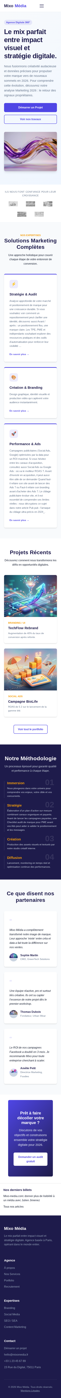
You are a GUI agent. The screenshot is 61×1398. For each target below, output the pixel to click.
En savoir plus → (19, 354)
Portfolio (9, 1280)
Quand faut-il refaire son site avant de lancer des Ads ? (30, 483)
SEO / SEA (10, 1320)
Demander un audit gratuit (30, 1159)
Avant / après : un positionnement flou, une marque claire (28, 325)
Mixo (15, 6)
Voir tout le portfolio (30, 729)
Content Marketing (15, 1327)
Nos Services (12, 1274)
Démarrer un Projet (30, 107)
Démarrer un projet (15, 1348)
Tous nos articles (13, 1206)
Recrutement (11, 1286)
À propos (9, 1267)
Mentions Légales (30, 1390)
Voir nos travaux (30, 119)
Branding (9, 1308)
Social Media (12, 1314)
